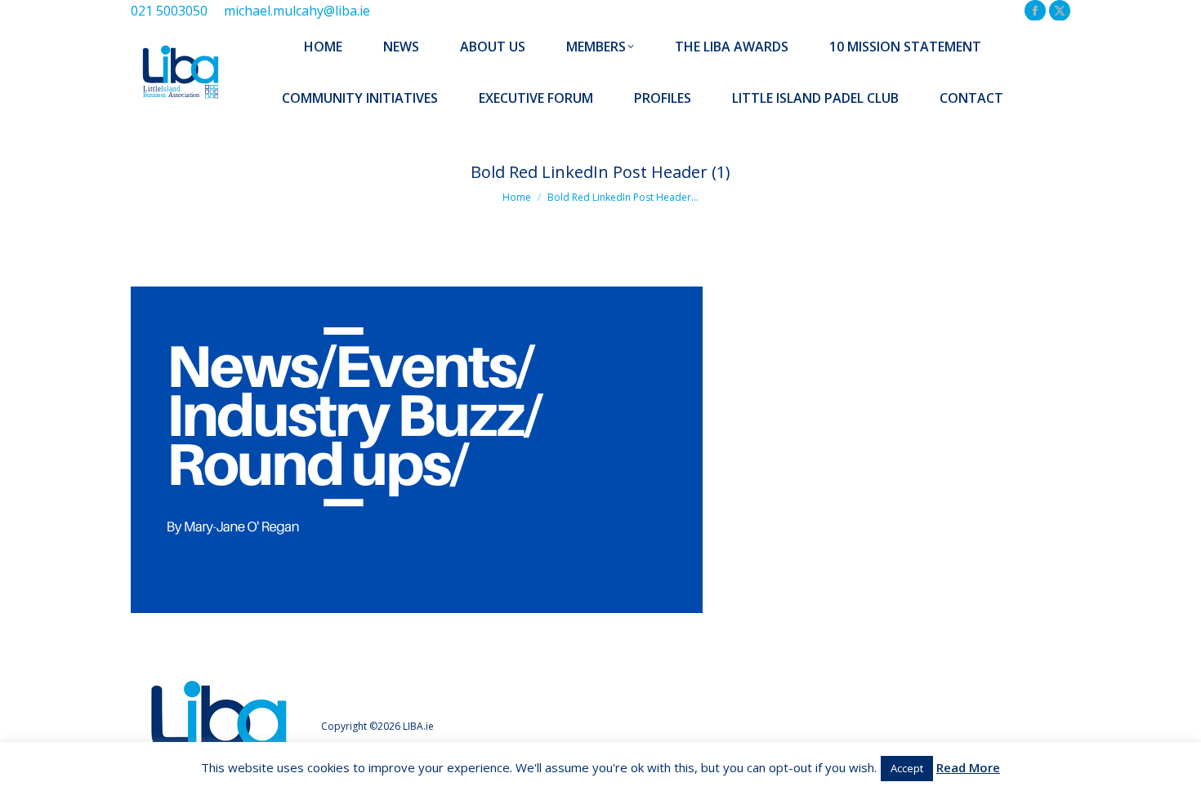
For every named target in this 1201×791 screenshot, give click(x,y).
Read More (968, 767)
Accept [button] (907, 768)
